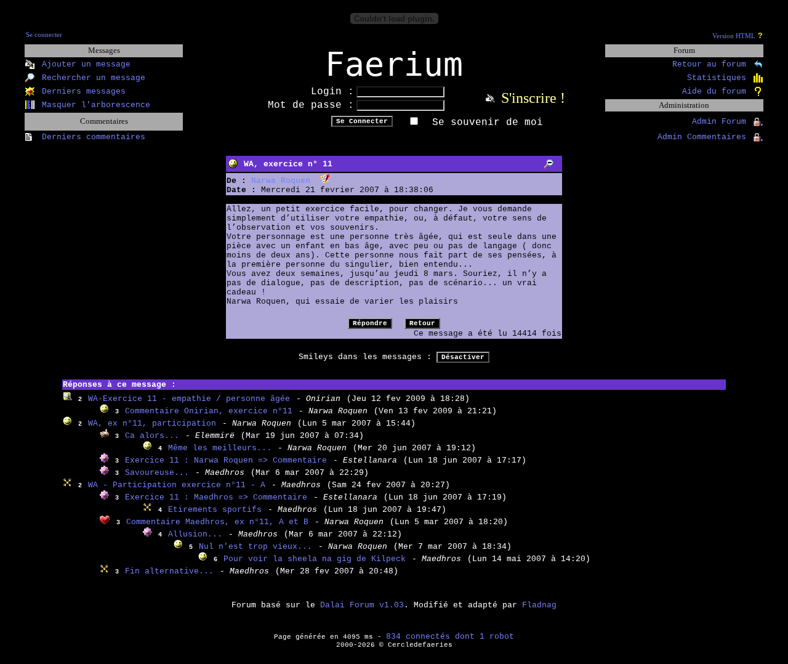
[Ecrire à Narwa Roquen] (324, 180)
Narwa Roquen (280, 180)
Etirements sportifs (215, 509)
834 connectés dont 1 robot (450, 636)
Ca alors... (152, 435)
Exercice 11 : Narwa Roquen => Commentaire (226, 460)
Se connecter (44, 34)
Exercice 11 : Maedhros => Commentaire (216, 497)
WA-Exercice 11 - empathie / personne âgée (189, 398)
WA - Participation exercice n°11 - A (176, 485)
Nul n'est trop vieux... (255, 546)
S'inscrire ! (533, 98)
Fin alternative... (169, 571)
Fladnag (539, 605)
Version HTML (733, 36)
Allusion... (195, 534)
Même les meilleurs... (219, 448)
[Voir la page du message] (548, 164)
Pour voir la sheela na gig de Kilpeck (314, 559)
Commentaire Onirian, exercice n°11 (208, 411)
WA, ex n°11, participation (152, 423)
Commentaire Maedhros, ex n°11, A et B (217, 522)
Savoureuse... (157, 472)
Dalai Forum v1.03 (362, 605)
